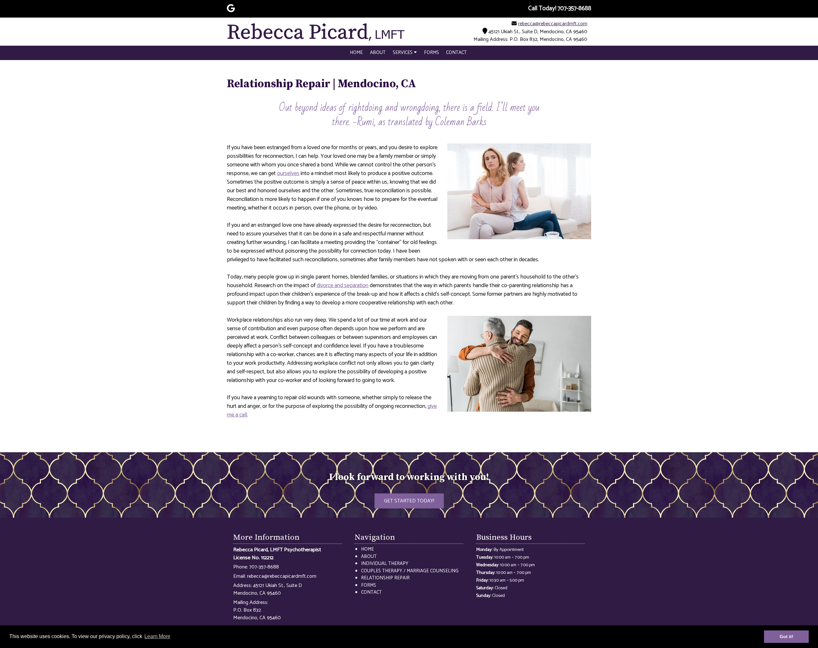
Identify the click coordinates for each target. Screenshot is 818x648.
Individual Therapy (384, 564)
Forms (431, 53)
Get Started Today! (409, 501)
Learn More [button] (157, 636)
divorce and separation (342, 285)
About (378, 53)
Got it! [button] (786, 636)
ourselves (288, 173)
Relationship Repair (385, 578)
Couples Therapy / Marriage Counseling (410, 571)
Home (356, 53)
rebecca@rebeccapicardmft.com (552, 23)
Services (403, 53)
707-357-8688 (264, 567)
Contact (456, 53)
